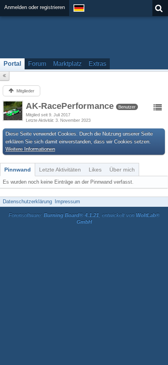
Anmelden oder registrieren (34, 7)
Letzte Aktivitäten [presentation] (60, 169)
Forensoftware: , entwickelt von (84, 218)
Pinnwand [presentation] (17, 169)
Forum (37, 63)
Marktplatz (67, 63)
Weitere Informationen (30, 149)
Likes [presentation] (95, 169)
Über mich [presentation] (122, 169)
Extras (97, 63)
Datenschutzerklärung (27, 201)
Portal (12, 63)
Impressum (67, 201)
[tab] (17, 169)
